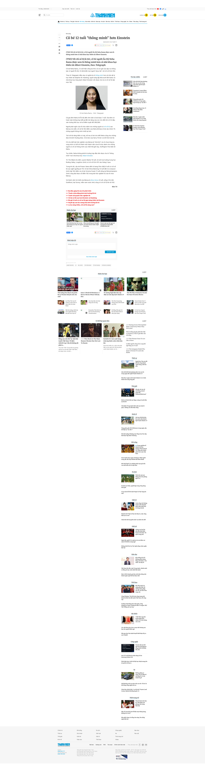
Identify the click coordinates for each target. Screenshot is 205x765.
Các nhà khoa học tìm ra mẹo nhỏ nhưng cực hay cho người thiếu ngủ (133, 628)
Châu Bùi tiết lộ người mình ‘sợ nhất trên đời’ (133, 519)
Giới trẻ (93, 21)
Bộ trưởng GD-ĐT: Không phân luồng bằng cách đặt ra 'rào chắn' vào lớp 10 (141, 560)
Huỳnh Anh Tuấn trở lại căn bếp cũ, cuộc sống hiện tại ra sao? (133, 514)
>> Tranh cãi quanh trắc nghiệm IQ (78, 195)
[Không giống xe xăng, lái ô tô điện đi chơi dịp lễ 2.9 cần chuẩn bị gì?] (127, 676)
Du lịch (103, 21)
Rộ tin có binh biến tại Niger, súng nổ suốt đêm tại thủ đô (134, 400)
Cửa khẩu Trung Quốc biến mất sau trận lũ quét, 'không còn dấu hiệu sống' (132, 406)
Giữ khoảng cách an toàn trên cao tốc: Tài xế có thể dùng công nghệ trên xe (134, 684)
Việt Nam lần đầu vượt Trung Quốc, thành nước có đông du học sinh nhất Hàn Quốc (134, 569)
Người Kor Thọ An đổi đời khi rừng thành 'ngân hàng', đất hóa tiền (141, 364)
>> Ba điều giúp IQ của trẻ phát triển (78, 191)
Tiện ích (72, 9)
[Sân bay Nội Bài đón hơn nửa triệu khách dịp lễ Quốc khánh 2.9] (127, 421)
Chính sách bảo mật (119, 744)
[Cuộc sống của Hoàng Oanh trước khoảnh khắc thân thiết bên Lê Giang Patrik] (127, 506)
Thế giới (72, 21)
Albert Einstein (88, 156)
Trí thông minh (87, 265)
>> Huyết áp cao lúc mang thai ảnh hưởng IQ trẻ (82, 202)
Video (130, 21)
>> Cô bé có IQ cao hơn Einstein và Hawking (81, 198)
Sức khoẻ (79, 733)
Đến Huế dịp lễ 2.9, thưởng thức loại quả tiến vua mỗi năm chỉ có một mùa (133, 464)
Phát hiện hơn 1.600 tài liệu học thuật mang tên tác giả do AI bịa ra (134, 662)
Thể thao (117, 21)
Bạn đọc (137, 730)
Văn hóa (108, 21)
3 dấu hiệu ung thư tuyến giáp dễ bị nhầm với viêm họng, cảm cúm (141, 619)
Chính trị (62, 21)
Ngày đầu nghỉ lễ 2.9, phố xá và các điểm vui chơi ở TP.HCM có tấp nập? (133, 541)
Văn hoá (98, 733)
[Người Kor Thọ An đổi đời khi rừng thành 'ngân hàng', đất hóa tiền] (127, 365)
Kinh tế (77, 21)
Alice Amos (94, 180)
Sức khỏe (87, 21)
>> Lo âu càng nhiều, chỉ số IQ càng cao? (80, 205)
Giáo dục (98, 21)
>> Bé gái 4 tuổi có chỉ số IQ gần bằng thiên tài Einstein (85, 200)
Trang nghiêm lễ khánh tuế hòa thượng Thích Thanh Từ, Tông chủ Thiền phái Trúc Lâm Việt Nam (141, 449)
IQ (75, 265)
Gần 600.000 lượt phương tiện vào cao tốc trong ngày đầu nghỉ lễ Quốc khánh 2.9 (132, 372)
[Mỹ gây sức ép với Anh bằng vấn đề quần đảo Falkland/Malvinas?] (127, 393)
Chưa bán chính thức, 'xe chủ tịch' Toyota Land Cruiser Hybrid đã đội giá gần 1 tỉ (134, 690)
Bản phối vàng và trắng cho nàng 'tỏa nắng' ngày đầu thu (133, 718)
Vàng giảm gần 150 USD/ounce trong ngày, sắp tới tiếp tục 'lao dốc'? (134, 428)
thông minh (99, 75)
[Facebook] (160, 9)
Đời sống (82, 21)
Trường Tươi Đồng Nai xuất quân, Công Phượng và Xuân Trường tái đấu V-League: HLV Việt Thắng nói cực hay (134, 605)
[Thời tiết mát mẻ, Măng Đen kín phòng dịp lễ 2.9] (127, 478)
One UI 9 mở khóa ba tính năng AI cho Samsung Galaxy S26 (131, 656)
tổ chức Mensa (96, 265)
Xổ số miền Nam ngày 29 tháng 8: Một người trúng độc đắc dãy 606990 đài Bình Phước (133, 458)
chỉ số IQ (107, 127)
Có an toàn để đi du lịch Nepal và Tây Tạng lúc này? (133, 492)
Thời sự (67, 21)
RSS (104, 744)
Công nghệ (123, 21)
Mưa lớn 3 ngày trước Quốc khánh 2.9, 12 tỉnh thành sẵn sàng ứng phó (133, 378)
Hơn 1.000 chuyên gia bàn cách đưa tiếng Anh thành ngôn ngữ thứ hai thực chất (133, 574)
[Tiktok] (163, 9)
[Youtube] (158, 9)
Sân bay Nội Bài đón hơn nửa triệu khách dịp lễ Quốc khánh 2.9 (141, 419)
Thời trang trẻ (143, 21)
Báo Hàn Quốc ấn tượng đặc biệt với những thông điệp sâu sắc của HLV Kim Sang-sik (141, 589)
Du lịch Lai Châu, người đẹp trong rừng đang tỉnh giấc (133, 486)
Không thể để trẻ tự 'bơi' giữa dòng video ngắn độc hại (134, 546)
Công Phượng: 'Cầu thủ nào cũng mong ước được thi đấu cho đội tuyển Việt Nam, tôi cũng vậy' (133, 598)
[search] (53, 15)
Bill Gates (80, 265)
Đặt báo (92, 744)
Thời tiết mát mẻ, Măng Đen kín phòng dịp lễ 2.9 (141, 476)
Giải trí (112, 21)
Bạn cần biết (65, 9)
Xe (127, 21)
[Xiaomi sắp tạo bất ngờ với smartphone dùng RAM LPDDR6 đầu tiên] (127, 648)
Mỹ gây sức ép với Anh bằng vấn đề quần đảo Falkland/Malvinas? (140, 392)
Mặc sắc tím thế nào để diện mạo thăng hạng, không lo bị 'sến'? (133, 712)
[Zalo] (166, 9)
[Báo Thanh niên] (64, 745)
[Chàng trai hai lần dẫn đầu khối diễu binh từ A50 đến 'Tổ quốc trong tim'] (127, 533)
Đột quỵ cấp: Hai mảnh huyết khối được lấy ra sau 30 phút (133, 634)
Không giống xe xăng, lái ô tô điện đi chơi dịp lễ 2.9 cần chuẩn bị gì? (140, 675)
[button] (59, 35)
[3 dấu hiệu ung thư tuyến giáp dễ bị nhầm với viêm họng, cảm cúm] (127, 620)
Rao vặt (137, 733)
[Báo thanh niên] (102, 15)
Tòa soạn (110, 744)
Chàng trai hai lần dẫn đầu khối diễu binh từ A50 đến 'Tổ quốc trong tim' (140, 532)
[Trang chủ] (58, 22)
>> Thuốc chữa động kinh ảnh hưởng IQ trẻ (81, 193)
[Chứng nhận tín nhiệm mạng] (121, 757)
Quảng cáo (98, 744)
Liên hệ (78, 9)
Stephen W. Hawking (106, 265)
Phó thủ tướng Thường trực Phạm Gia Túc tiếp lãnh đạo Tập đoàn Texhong (134, 434)
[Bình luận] (59, 47)
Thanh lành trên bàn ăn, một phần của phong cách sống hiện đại (141, 703)
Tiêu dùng (135, 21)
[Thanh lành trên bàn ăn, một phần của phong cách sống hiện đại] (127, 704)
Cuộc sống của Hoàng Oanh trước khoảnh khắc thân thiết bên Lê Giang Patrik (141, 505)
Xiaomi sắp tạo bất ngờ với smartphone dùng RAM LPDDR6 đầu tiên (140, 647)
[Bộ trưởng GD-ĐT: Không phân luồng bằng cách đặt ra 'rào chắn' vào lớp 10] (127, 561)
